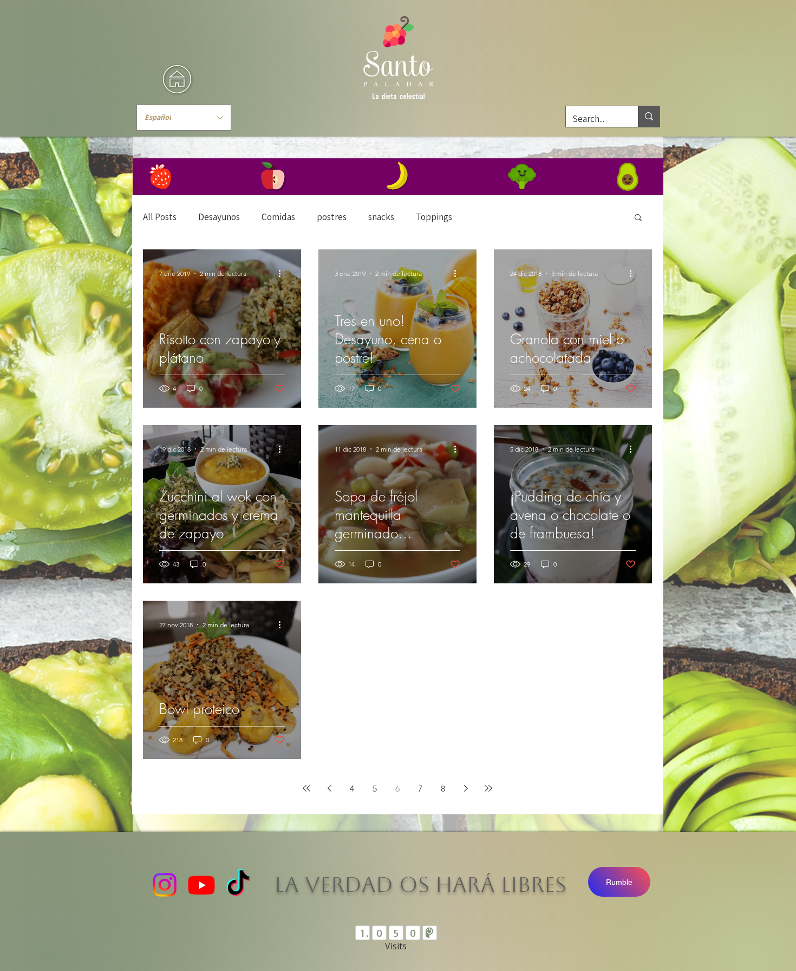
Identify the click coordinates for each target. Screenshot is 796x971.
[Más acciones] (283, 273)
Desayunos (219, 217)
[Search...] (649, 116)
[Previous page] (329, 788)
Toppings (434, 217)
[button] (638, 218)
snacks (381, 217)
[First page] (306, 788)
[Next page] (465, 788)
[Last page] (488, 788)
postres (332, 217)
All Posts (160, 217)
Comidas (278, 217)
